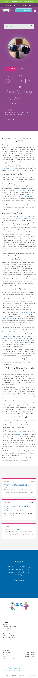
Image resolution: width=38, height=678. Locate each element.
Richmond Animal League (21, 332)
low (17, 285)
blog (5, 159)
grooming (23, 318)
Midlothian (28, 5)
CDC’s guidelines (19, 434)
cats (32, 179)
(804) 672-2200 (7, 628)
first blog (4, 244)
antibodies (25, 232)
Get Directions (6, 630)
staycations (5, 318)
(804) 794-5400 (7, 639)
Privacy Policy (32, 675)
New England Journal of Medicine (21, 190)
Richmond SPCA (7, 332)
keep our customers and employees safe (19, 403)
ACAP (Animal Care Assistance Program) (14, 338)
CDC (5, 253)
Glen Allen (11, 5)
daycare (11, 318)
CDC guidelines (14, 389)
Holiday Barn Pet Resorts (28, 312)
